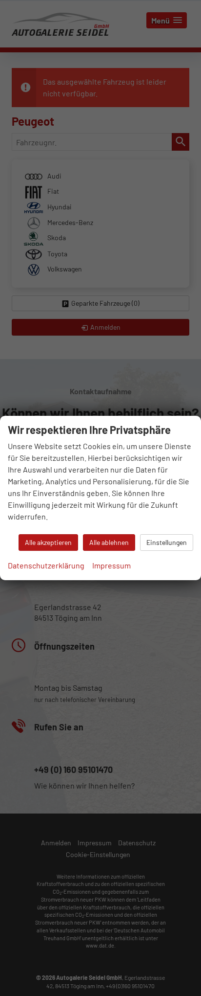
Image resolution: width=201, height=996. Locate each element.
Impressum (111, 565)
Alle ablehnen (109, 542)
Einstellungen (166, 542)
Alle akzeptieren (48, 542)
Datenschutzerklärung (46, 565)
